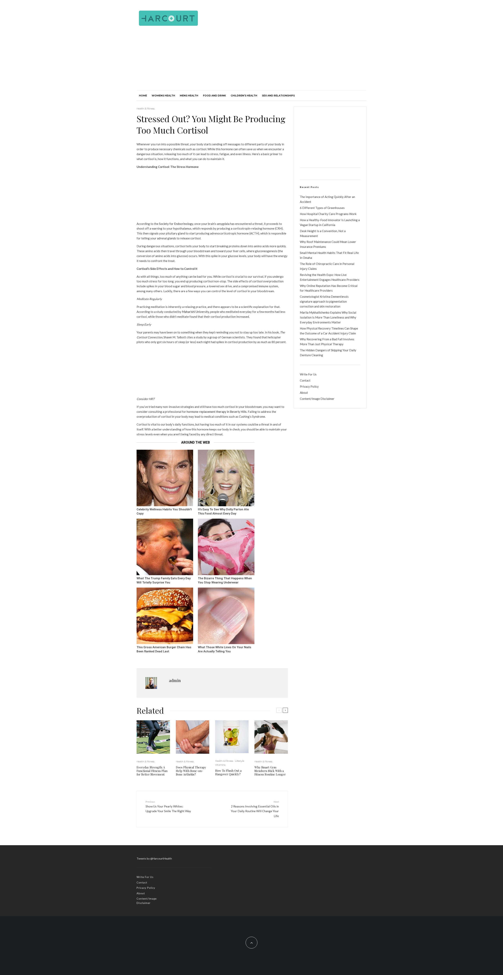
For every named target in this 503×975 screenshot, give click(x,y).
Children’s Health (244, 95)
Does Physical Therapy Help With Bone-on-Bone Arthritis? (191, 770)
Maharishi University (195, 311)
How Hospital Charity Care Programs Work (328, 214)
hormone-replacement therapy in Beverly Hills (217, 411)
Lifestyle (239, 760)
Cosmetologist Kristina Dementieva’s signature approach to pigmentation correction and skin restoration (324, 301)
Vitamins (220, 764)
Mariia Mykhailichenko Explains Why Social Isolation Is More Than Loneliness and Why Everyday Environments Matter (328, 317)
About (304, 392)
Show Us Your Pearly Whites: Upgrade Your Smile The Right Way (168, 806)
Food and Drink (214, 95)
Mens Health (189, 95)
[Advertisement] (251, 61)
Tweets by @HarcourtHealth (154, 858)
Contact (305, 380)
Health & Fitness (145, 108)
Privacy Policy (309, 386)
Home (143, 95)
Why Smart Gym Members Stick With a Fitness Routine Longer (270, 770)
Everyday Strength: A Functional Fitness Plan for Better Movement (152, 770)
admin (175, 680)
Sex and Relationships (278, 95)
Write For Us (308, 374)
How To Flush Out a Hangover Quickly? (228, 772)
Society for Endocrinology (176, 223)
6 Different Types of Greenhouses (322, 208)
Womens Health (163, 95)
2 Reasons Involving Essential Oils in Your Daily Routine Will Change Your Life (255, 809)
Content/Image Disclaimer (317, 398)
